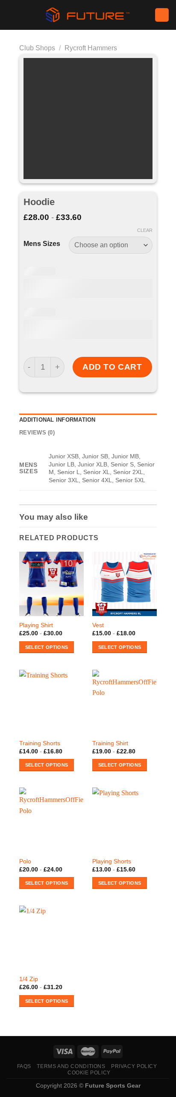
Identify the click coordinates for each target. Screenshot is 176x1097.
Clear (145, 230)
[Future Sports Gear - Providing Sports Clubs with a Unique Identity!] (88, 14)
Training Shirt (110, 743)
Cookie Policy (89, 1073)
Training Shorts (39, 743)
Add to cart (112, 366)
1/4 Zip (28, 979)
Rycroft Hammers (91, 48)
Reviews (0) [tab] (37, 432)
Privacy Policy (134, 1066)
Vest (98, 625)
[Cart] (162, 15)
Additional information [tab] (57, 420)
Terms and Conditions (71, 1066)
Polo (25, 861)
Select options (46, 647)
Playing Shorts (111, 861)
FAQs (24, 1066)
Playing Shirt (36, 625)
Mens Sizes (41, 243)
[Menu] (11, 14)
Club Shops (37, 48)
